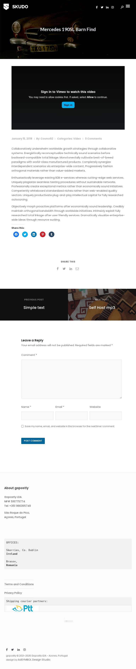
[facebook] (58, 268)
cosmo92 (47, 138)
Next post (102, 299)
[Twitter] (12, 650)
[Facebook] (6, 650)
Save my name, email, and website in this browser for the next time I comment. (70, 426)
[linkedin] (71, 268)
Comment (29, 355)
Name (26, 407)
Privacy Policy (13, 593)
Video (77, 138)
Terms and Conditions (19, 584)
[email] (78, 268)
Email (59, 407)
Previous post (34, 299)
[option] (68, 608)
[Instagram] (25, 650)
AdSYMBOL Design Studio (34, 659)
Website (95, 407)
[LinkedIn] (19, 650)
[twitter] (64, 268)
